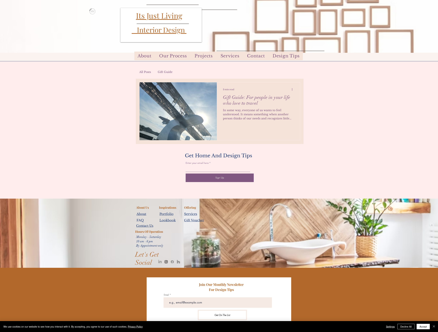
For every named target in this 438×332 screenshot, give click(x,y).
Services (190, 214)
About (141, 214)
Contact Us (144, 226)
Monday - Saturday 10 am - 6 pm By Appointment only (149, 241)
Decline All (406, 326)
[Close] (434, 326)
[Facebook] (172, 262)
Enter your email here (197, 163)
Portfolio (166, 214)
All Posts (145, 72)
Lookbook (167, 220)
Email (166, 295)
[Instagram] (166, 262)
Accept (423, 326)
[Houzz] (178, 262)
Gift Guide (165, 72)
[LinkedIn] (160, 262)
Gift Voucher (194, 220)
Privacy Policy (135, 326)
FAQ (140, 220)
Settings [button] (390, 326)
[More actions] (293, 89)
